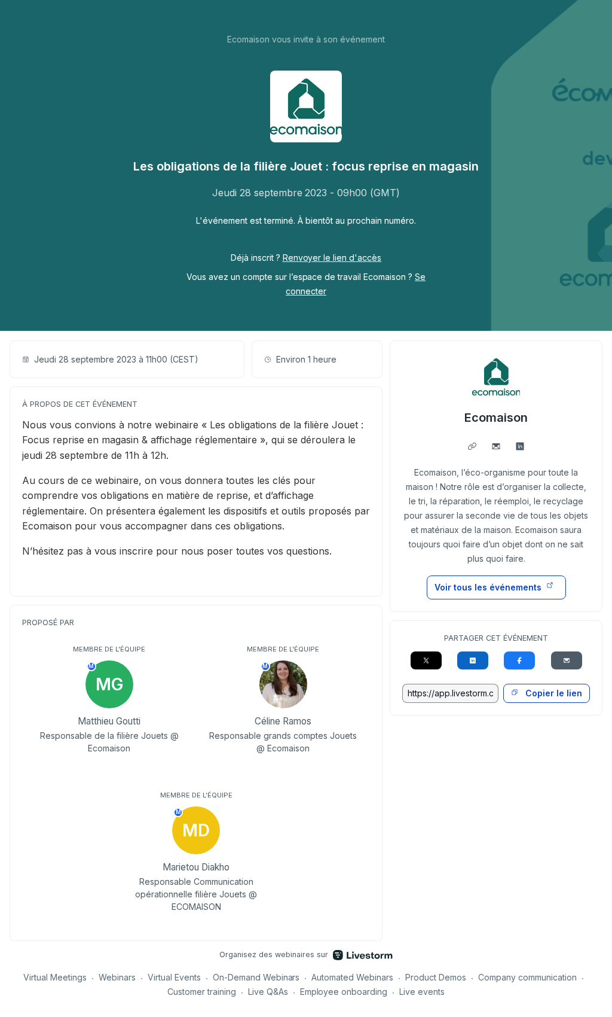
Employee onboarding (344, 991)
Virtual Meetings (55, 977)
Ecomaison (496, 417)
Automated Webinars (352, 977)
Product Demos (435, 977)
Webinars (117, 977)
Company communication (527, 977)
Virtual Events (174, 977)
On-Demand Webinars (256, 977)
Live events (422, 991)
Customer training (201, 991)
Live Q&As (268, 991)
